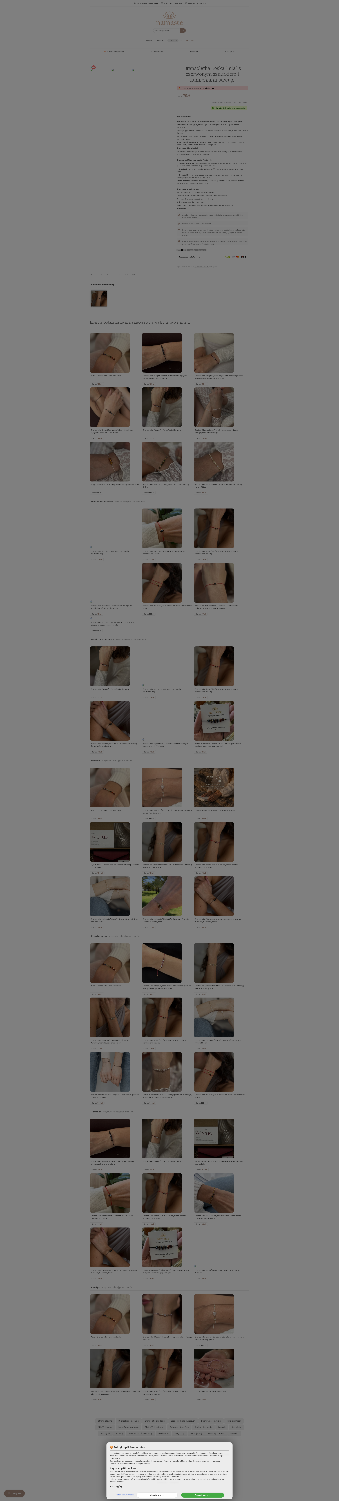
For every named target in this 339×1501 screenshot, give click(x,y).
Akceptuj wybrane (157, 1495)
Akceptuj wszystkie (202, 1495)
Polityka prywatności (125, 1495)
